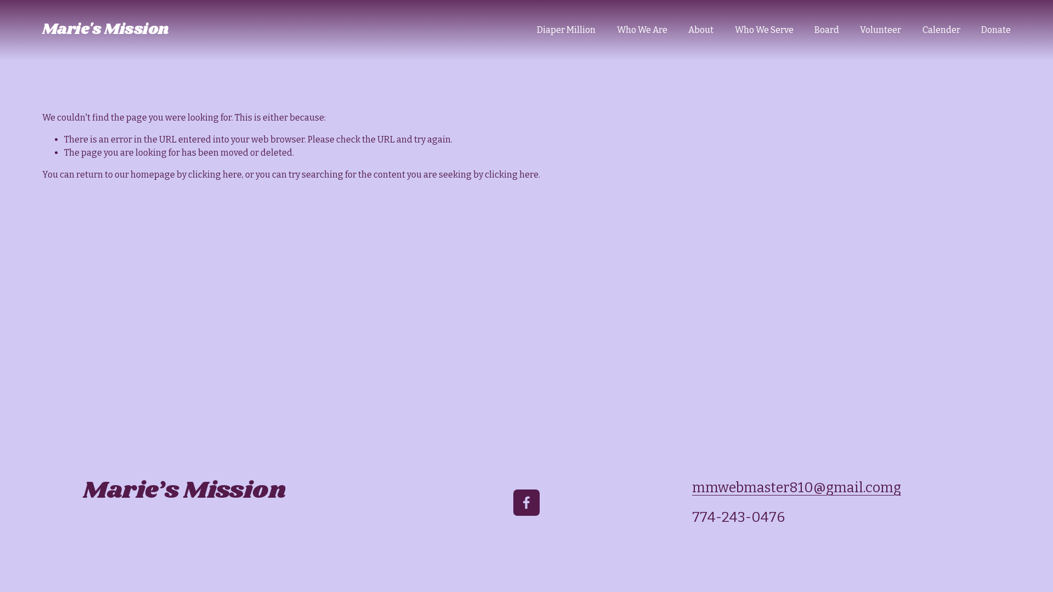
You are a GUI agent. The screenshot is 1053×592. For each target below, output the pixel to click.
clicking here (215, 174)
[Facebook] (526, 502)
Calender (941, 30)
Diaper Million (566, 30)
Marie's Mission (105, 30)
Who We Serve (764, 30)
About (701, 30)
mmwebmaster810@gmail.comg (796, 487)
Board (826, 30)
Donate (996, 30)
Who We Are (642, 30)
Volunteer (880, 30)
